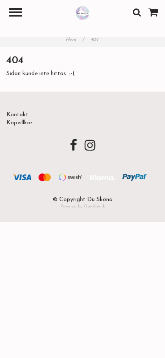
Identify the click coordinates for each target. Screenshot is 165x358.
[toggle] (19, 13)
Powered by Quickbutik (82, 206)
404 (95, 39)
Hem (75, 39)
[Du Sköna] (83, 12)
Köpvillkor (19, 123)
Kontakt (17, 115)
